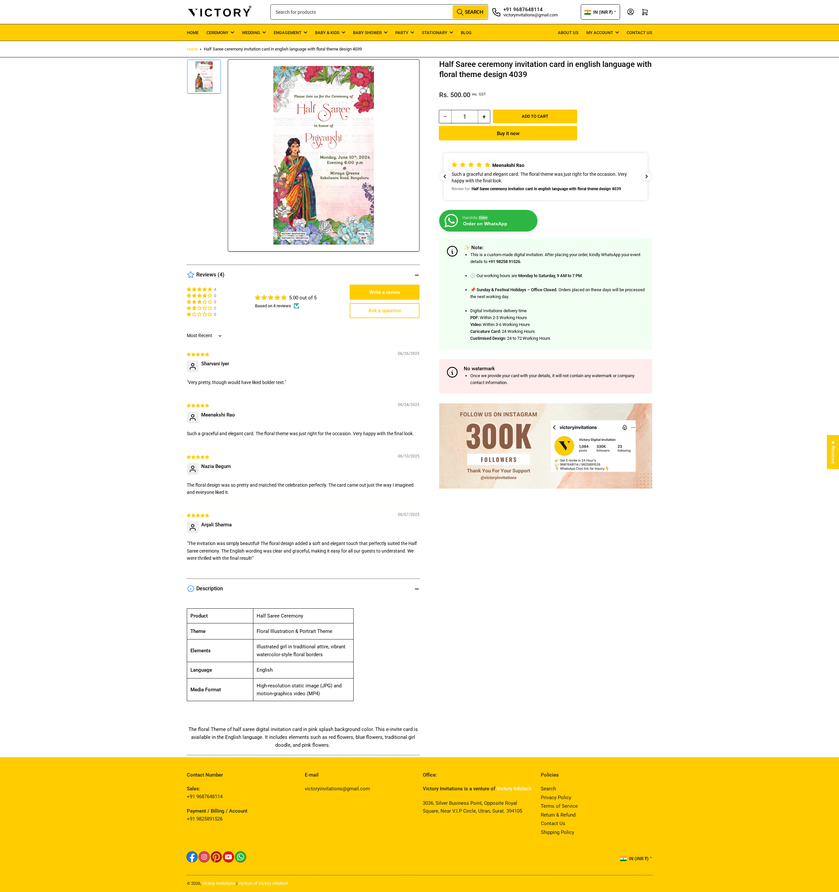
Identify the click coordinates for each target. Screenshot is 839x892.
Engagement (288, 32)
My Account (599, 32)
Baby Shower (367, 32)
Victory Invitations (218, 883)
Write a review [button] (384, 292)
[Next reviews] (646, 176)
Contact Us (639, 32)
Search (548, 789)
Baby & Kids (327, 32)
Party (401, 32)
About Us (568, 32)
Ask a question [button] (384, 311)
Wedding (251, 32)
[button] (546, 176)
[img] (198, 354)
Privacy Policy (556, 798)
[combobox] (379, 12)
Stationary (434, 32)
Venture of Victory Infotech (263, 883)
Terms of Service (559, 806)
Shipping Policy (557, 832)
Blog (466, 32)
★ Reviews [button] (833, 452)
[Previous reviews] (444, 176)
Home (193, 32)
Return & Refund (558, 815)
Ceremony (217, 32)
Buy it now (508, 133)
